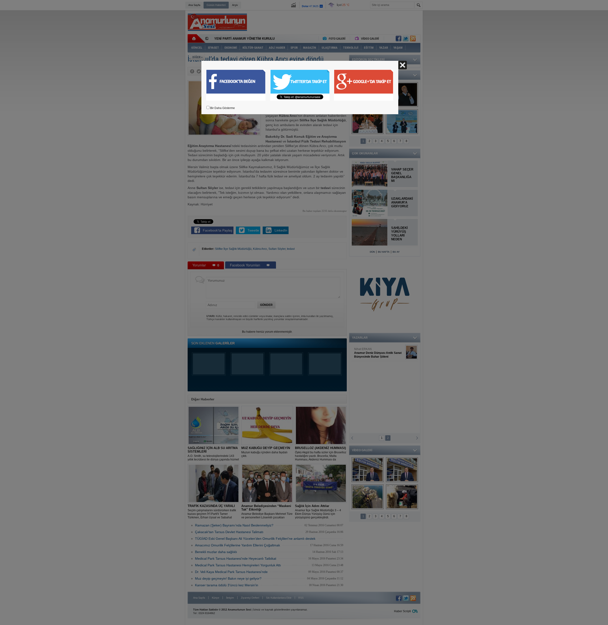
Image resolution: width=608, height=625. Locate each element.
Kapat (402, 65)
